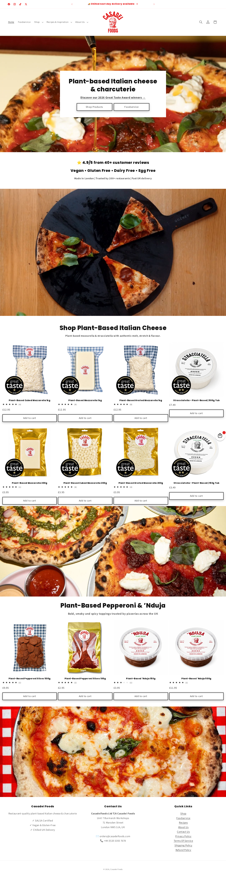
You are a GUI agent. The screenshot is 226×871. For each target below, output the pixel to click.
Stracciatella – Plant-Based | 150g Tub (196, 483)
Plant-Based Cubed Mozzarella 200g (85, 483)
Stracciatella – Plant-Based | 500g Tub (196, 400)
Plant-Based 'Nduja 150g (140, 678)
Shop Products (94, 106)
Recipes (183, 822)
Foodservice (131, 106)
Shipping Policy (183, 845)
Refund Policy (183, 850)
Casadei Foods (116, 869)
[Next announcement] (154, 4)
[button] (38, 22)
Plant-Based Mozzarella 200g (29, 483)
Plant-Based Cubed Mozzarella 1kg (29, 400)
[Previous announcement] (72, 4)
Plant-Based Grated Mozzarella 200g (141, 483)
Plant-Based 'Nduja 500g (196, 678)
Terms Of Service (183, 840)
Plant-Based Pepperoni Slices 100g (85, 678)
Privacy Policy (183, 836)
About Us (80, 22)
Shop (37, 22)
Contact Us (183, 831)
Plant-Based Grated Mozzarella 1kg (140, 400)
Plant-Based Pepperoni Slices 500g (30, 678)
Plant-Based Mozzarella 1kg (85, 400)
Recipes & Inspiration (57, 22)
